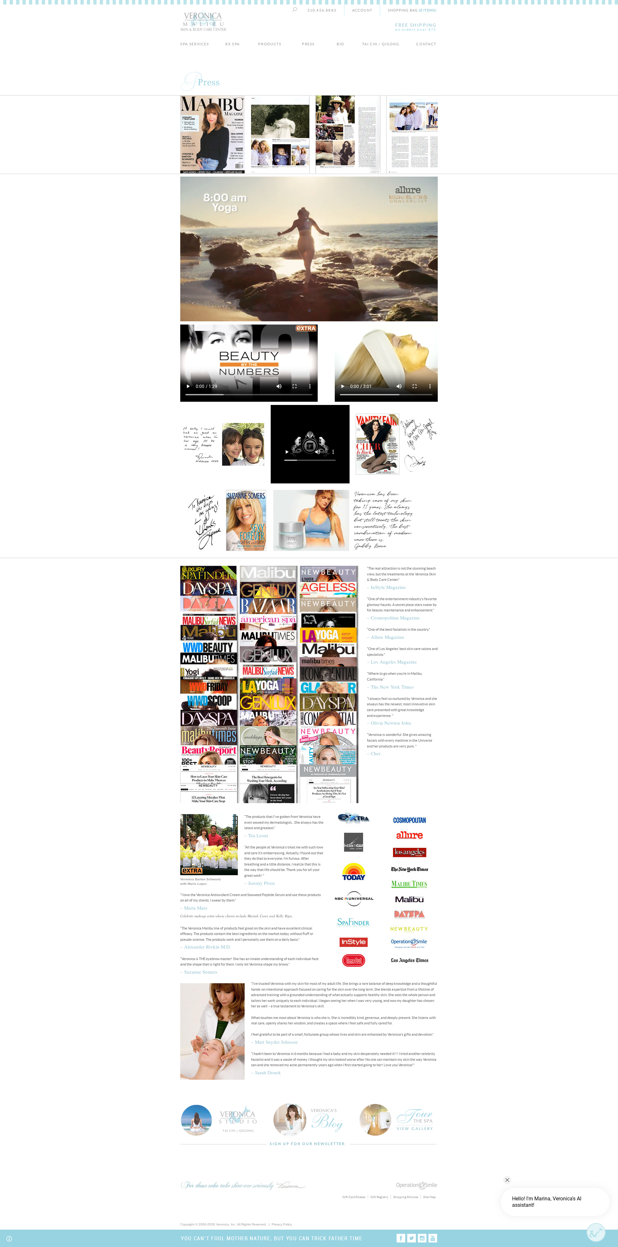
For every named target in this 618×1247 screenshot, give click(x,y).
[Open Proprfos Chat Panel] (596, 1232)
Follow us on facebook (401, 1238)
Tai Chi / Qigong (380, 44)
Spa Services (194, 44)
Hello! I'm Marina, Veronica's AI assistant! (546, 1202)
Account (362, 10)
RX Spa (232, 44)
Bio (340, 44)
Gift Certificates (353, 1197)
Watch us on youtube (432, 1238)
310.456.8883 (321, 10)
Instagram (422, 1238)
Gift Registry (379, 1197)
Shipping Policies (405, 1197)
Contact (426, 44)
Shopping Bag (412, 10)
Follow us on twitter (411, 1238)
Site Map (429, 1197)
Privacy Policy (282, 1224)
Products (269, 44)
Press (308, 44)
